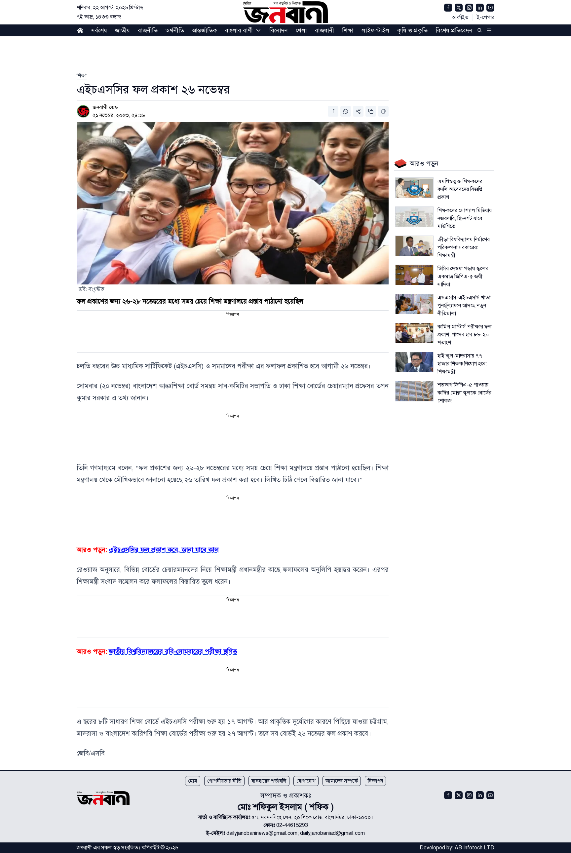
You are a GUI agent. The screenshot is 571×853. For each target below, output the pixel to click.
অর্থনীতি (175, 30)
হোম (192, 781)
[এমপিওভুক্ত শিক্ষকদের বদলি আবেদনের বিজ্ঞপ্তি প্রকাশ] (414, 187)
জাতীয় (122, 30)
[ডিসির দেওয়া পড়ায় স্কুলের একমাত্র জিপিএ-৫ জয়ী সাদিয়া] (414, 275)
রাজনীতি (148, 30)
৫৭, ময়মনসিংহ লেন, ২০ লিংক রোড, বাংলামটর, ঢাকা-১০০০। (312, 817)
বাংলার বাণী (239, 30)
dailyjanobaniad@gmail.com (332, 833)
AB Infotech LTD (474, 847)
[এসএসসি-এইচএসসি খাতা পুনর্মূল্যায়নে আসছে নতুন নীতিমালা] (414, 304)
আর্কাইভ (460, 17)
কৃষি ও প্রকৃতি (412, 30)
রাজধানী (324, 30)
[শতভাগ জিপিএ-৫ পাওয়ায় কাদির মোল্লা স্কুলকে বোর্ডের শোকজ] (414, 391)
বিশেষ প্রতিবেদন (454, 30)
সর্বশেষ (99, 30)
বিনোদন (278, 30)
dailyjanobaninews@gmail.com (261, 833)
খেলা (301, 30)
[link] (82, 76)
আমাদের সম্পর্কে (341, 781)
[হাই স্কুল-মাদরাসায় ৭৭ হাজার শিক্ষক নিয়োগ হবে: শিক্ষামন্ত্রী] (414, 362)
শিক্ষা (348, 30)
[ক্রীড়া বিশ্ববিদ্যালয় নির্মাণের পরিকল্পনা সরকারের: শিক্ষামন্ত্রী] (414, 246)
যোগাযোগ (306, 781)
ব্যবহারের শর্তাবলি (268, 781)
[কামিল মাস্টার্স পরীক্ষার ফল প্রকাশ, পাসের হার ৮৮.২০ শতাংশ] (414, 333)
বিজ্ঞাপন (375, 781)
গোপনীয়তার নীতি (224, 781)
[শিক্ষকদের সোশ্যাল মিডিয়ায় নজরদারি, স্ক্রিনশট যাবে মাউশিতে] (414, 216)
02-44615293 (292, 825)
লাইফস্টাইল (375, 30)
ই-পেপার (485, 17)
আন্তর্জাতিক (204, 30)
